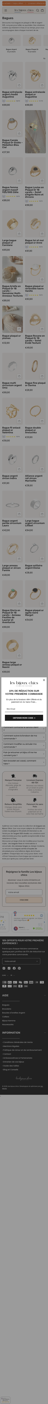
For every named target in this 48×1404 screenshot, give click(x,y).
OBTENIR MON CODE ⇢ (24, 717)
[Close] (44, 680)
